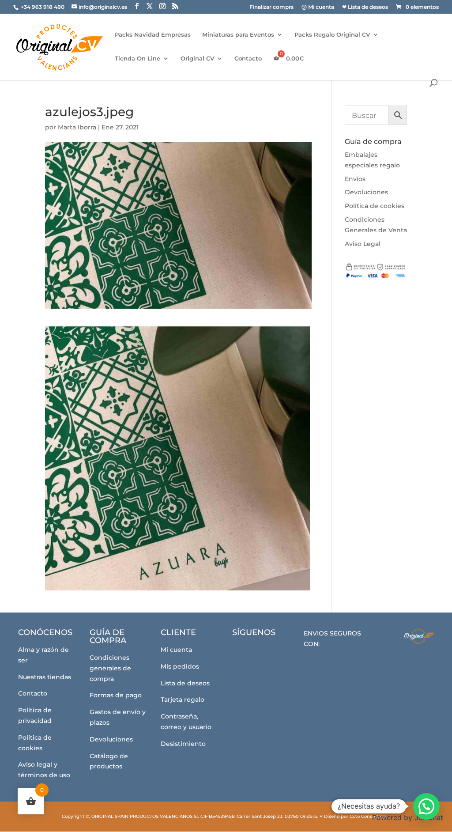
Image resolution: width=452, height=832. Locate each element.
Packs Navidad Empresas (153, 34)
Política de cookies (374, 206)
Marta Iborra (77, 127)
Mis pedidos (180, 666)
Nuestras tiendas (44, 677)
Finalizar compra (271, 7)
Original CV (197, 58)
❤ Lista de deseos (365, 7)
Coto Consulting (368, 816)
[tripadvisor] (293, 653)
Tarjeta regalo (182, 699)
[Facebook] (244, 653)
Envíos (355, 179)
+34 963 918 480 (43, 7)
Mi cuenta (176, 650)
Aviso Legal (362, 244)
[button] (426, 806)
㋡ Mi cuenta (317, 7)
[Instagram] (268, 652)
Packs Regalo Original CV (332, 34)
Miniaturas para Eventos (238, 34)
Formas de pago (116, 695)
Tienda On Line (137, 58)
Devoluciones (366, 192)
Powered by (407, 817)
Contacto (248, 58)
